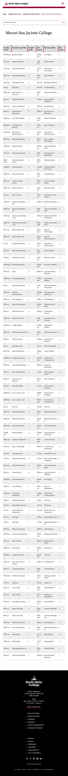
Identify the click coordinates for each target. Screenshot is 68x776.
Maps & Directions (34, 707)
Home (5, 14)
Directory (31, 738)
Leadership (31, 719)
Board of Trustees (33, 716)
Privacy (29, 769)
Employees (31, 722)
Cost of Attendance (34, 753)
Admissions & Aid (15, 14)
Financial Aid (32, 747)
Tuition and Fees (33, 750)
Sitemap (24, 769)
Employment (32, 744)
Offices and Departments (36, 725)
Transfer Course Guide (31, 14)
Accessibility (17, 769)
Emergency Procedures (35, 728)
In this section (9, 22)
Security (30, 741)
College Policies (37, 769)
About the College (33, 713)
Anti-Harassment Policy (48, 769)
